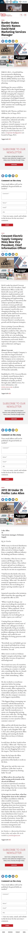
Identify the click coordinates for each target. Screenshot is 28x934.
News (3, 932)
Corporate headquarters (14, 133)
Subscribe (14, 164)
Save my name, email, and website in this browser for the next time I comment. (14, 218)
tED (10, 139)
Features (10, 932)
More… (24, 932)
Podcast (18, 932)
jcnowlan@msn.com (14, 835)
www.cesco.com (6, 387)
